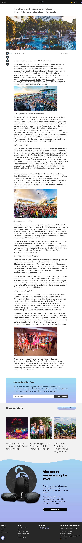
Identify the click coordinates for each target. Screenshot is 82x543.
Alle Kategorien (66, 408)
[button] (7, 53)
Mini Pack (3, 530)
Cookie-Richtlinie (21, 537)
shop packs (55, 509)
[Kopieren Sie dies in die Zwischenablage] (7, 57)
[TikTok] (43, 528)
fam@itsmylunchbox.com (64, 535)
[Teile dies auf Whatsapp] (7, 64)
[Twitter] (40, 528)
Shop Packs (3, 2)
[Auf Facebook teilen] (7, 60)
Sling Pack (3, 527)
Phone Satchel (4, 532)
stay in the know (61, 396)
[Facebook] (45, 528)
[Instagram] (48, 528)
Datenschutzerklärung (22, 527)
